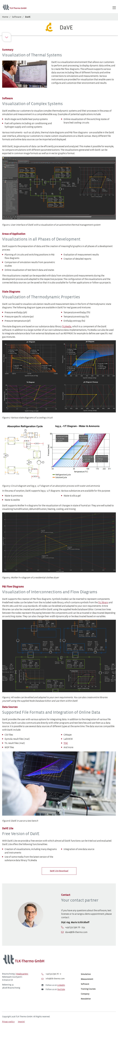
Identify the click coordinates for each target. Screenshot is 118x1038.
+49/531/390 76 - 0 (53, 974)
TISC (66, 743)
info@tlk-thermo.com (55, 979)
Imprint (21, 1022)
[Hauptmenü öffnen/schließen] (114, 7)
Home (5, 17)
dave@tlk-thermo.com (76, 932)
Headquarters (22, 974)
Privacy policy (8, 1022)
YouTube (61, 989)
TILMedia (66, 327)
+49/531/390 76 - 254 (75, 927)
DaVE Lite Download (59, 871)
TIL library (103, 603)
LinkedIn (61, 985)
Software (16, 17)
